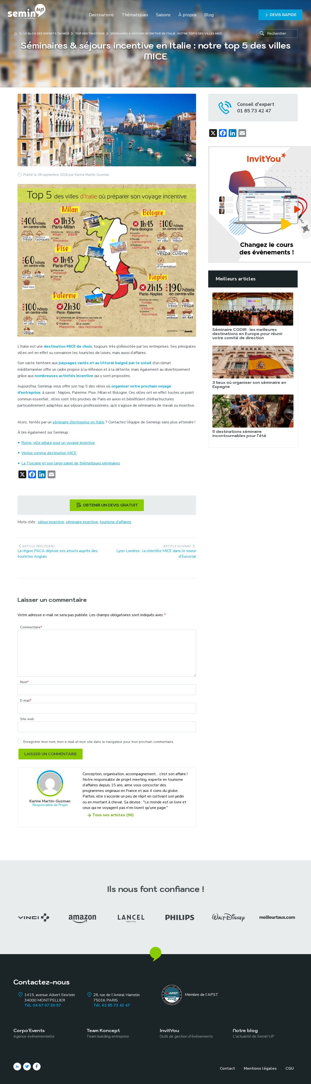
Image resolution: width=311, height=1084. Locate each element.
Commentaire (31, 627)
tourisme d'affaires (115, 522)
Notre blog (253, 1033)
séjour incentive (51, 522)
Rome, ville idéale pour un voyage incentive (58, 442)
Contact (227, 1068)
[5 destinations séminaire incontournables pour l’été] (252, 411)
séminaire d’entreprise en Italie (78, 422)
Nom (24, 682)
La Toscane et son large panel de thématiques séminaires (70, 463)
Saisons (163, 15)
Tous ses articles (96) (113, 815)
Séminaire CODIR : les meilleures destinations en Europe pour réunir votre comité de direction (247, 333)
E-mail (25, 700)
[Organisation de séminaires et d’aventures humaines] (26, 14)
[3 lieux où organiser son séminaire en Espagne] (252, 362)
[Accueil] (15, 33)
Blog (209, 15)
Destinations (101, 15)
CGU (289, 1068)
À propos (187, 15)
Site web (27, 719)
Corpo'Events (33, 1033)
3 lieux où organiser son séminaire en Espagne (249, 384)
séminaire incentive (82, 522)
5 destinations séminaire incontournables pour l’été (239, 433)
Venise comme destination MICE (49, 453)
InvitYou (186, 1033)
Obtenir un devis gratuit (110, 505)
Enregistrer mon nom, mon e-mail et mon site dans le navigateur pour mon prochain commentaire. (98, 741)
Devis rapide (283, 14)
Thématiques (134, 15)
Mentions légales (260, 1068)
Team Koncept (107, 1033)
